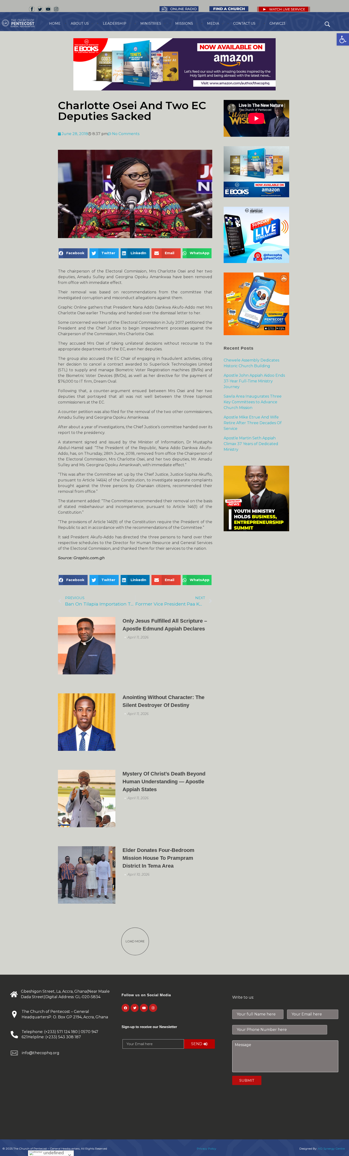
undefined (53, 1152)
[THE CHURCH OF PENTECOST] (24, 23)
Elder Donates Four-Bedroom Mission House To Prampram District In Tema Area (158, 858)
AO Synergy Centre (331, 1148)
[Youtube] (144, 1008)
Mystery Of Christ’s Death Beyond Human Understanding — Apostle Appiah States (164, 781)
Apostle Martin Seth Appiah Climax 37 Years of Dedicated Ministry (251, 444)
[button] (343, 39)
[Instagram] (153, 1008)
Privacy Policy (206, 1148)
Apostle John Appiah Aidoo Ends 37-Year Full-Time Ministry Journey (254, 381)
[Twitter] (135, 1008)
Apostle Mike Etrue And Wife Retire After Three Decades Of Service (253, 423)
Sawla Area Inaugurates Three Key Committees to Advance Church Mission (253, 402)
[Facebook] (126, 1008)
